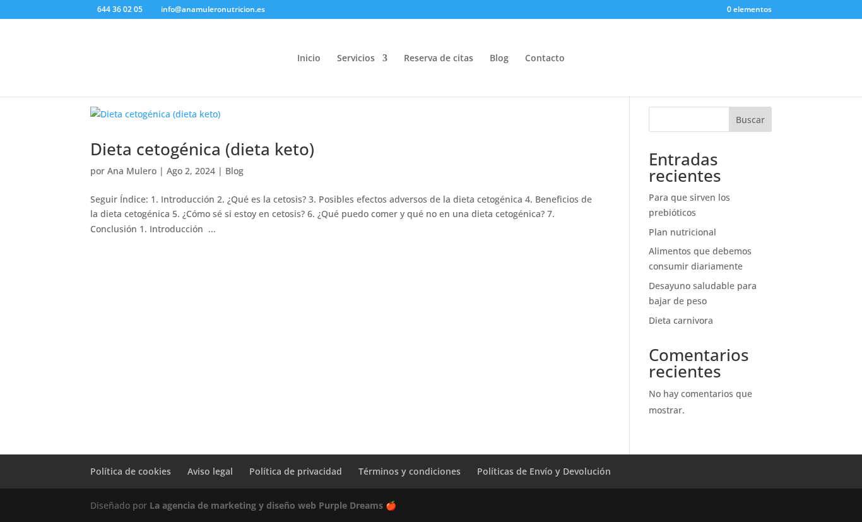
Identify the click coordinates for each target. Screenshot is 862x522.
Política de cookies (130, 471)
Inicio (309, 59)
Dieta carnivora (681, 320)
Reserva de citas (438, 59)
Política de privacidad (295, 471)
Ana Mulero (131, 171)
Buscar (750, 120)
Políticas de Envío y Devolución (544, 471)
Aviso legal (210, 471)
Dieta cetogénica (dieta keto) (202, 149)
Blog (499, 59)
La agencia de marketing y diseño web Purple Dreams (268, 505)
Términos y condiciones (409, 471)
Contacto (545, 59)
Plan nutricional (682, 232)
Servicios (356, 59)
